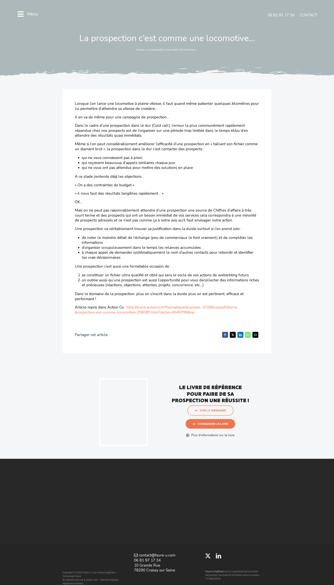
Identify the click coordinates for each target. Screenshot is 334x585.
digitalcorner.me (74, 579)
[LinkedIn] (240, 335)
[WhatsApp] (248, 335)
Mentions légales (109, 579)
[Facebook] (225, 335)
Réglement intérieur (73, 583)
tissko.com (92, 579)
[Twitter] (207, 556)
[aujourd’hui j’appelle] (123, 381)
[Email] (255, 335)
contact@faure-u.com (156, 555)
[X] (233, 335)
